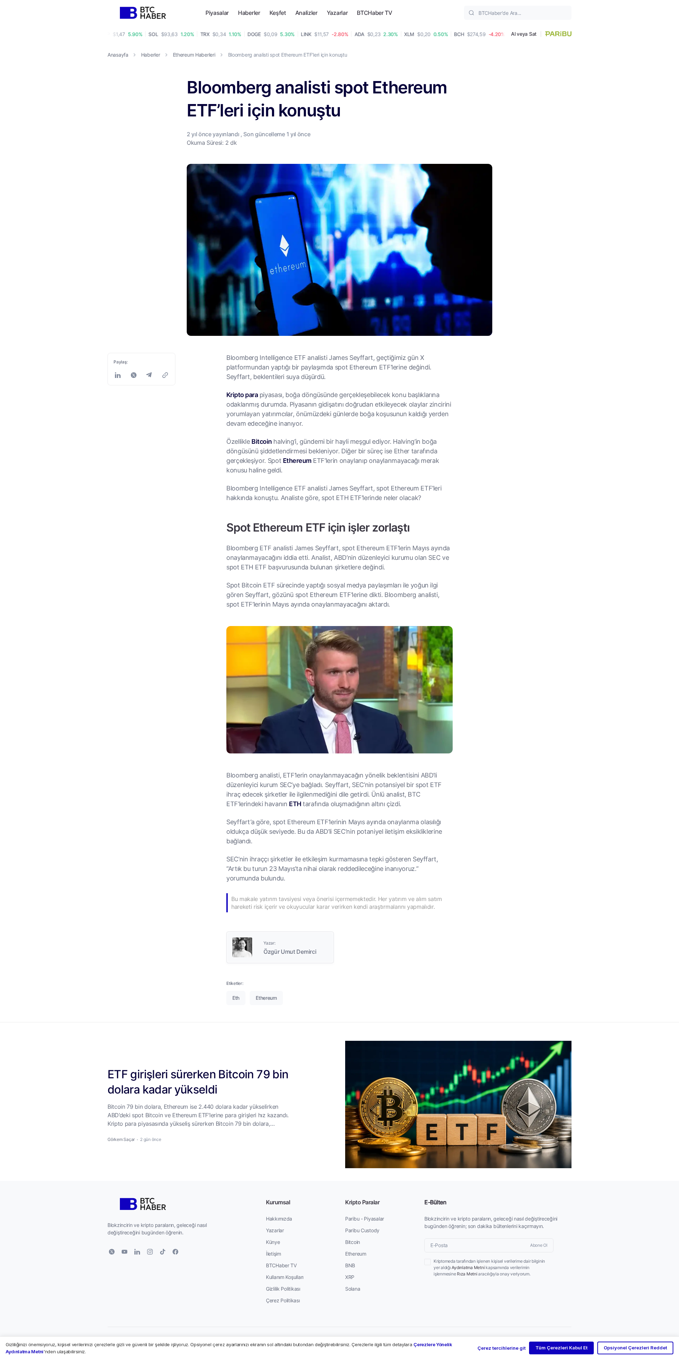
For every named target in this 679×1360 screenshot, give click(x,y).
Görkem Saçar (121, 1139)
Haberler (249, 12)
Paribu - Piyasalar (364, 1218)
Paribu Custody (362, 1230)
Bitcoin (261, 441)
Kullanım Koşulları (284, 1277)
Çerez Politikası (283, 1300)
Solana (352, 1288)
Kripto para (242, 394)
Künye (273, 1242)
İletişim (273, 1253)
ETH (295, 803)
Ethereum (297, 460)
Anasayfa (118, 54)
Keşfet (277, 12)
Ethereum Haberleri (194, 54)
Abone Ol (538, 1245)
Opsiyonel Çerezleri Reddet (635, 1347)
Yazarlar (337, 12)
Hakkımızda (279, 1218)
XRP (349, 1277)
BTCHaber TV (374, 12)
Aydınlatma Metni (468, 1267)
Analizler (306, 12)
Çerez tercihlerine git (501, 1348)
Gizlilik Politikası (283, 1288)
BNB (350, 1265)
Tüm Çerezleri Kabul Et (561, 1347)
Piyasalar (217, 12)
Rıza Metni (467, 1274)
